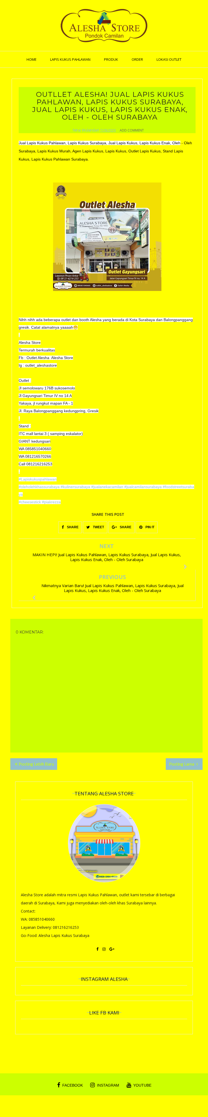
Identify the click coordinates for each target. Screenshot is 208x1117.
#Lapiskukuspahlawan (38, 479)
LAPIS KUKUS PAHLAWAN (70, 59)
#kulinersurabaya (75, 487)
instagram (108, 1085)
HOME (32, 59)
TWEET (98, 527)
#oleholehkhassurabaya (39, 487)
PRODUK (111, 59)
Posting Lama (182, 763)
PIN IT (149, 527)
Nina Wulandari (86, 130)
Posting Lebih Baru (36, 763)
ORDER (137, 59)
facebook (72, 1085)
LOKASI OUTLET (169, 59)
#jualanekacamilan (107, 487)
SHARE (72, 527)
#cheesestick (30, 502)
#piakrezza (51, 502)
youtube (142, 1085)
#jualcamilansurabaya (143, 487)
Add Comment (132, 130)
